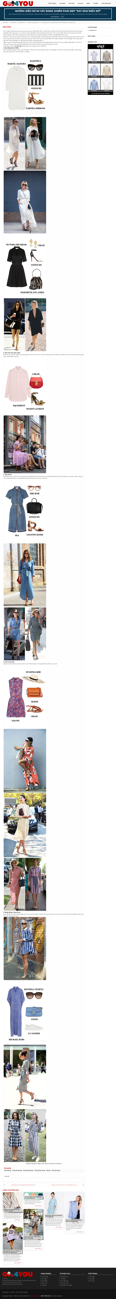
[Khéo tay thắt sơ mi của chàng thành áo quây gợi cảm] (74, 1207)
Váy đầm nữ (92, 30)
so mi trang (56, 1170)
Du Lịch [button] (80, 3)
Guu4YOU (5, 22)
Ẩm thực (44, 1283)
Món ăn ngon (65, 1283)
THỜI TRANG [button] (52, 3)
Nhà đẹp (44, 1279)
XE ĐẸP (95, 3)
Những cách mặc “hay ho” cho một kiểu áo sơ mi (64, 1185)
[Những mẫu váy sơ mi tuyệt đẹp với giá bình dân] (54, 1205)
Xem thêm (17, 1220)
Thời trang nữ (21, 22)
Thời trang (13, 22)
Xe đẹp (44, 1285)
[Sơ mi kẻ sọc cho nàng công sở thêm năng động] (33, 1224)
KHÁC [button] (88, 3)
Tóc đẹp (63, 1279)
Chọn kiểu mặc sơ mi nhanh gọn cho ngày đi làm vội (32, 1197)
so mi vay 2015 (29, 1170)
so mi (49, 1170)
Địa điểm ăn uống (66, 1285)
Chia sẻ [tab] (7, 1176)
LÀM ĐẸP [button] (62, 3)
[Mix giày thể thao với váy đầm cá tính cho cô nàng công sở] (12, 1238)
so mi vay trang (40, 1170)
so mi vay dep (18, 1170)
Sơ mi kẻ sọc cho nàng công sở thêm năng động (32, 1237)
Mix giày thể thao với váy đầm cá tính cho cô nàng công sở (12, 1251)
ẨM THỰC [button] (71, 3)
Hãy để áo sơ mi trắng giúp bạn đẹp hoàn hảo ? (23, 1185)
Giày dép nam (106, 3)
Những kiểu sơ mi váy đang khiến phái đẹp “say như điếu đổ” (58, 22)
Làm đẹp (44, 1281)
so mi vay (8, 1170)
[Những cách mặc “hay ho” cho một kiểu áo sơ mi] (12, 1202)
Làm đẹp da (64, 1281)
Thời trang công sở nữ (33, 22)
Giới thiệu (5, 1292)
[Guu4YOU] (17, 3)
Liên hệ (12, 1292)
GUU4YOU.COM (34, 1296)
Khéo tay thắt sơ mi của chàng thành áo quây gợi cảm (74, 1220)
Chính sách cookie (21, 1292)
